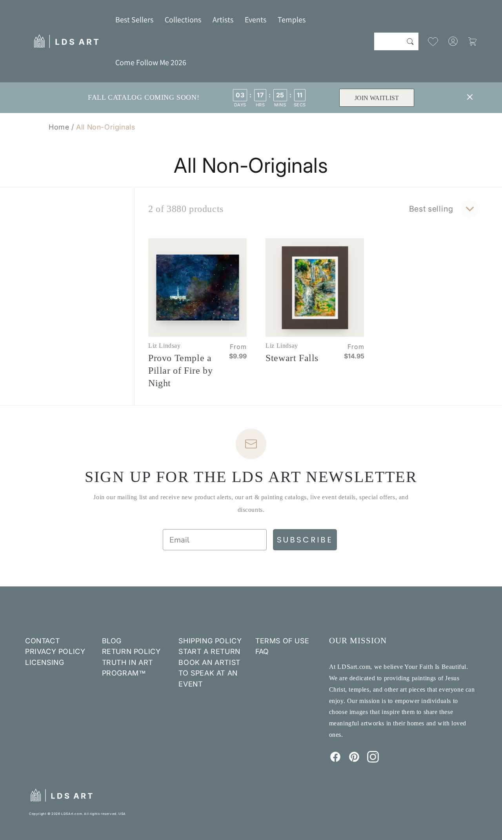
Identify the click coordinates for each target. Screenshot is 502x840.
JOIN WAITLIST (377, 98)
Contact (42, 641)
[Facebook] (335, 760)
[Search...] (409, 41)
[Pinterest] (354, 760)
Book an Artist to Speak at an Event (209, 673)
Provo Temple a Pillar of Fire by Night (180, 370)
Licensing (44, 662)
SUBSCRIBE (305, 539)
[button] (183, 19)
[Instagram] (373, 760)
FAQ (262, 651)
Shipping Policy (210, 641)
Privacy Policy (55, 651)
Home (59, 127)
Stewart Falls (292, 358)
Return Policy (131, 651)
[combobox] (396, 41)
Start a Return (209, 651)
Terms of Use (282, 641)
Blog (112, 641)
